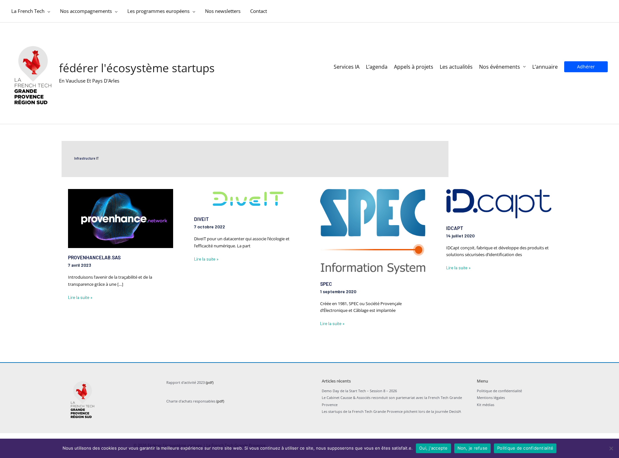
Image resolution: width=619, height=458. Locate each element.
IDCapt (454, 228)
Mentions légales (491, 397)
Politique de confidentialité (499, 390)
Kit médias (485, 404)
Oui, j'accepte (433, 448)
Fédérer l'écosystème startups (137, 67)
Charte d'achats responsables (190, 401)
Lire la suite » (80, 297)
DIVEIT (201, 219)
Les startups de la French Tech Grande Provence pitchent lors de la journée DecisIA (391, 411)
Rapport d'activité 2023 (185, 382)
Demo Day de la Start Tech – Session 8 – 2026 (359, 390)
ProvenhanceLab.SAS (94, 257)
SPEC (326, 284)
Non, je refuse (472, 448)
